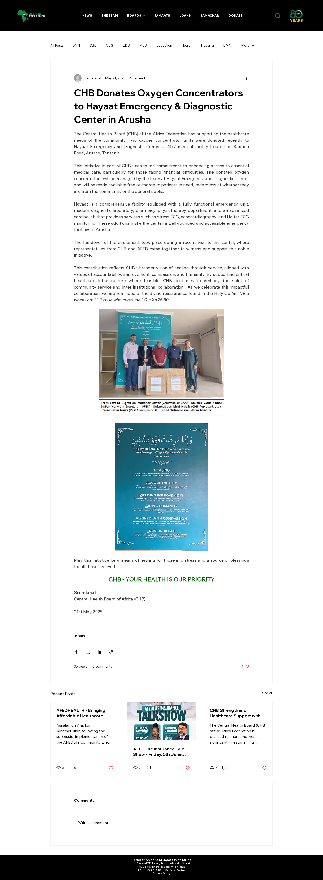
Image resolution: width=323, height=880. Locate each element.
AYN (76, 45)
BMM (227, 45)
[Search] (278, 16)
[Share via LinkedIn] (99, 652)
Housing (207, 45)
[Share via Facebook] (76, 652)
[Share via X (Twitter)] (88, 652)
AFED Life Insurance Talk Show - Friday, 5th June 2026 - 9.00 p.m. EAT (158, 751)
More (245, 45)
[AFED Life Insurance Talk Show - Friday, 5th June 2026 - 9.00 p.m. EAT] (161, 721)
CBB (92, 45)
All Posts (57, 45)
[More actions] (246, 78)
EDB (126, 45)
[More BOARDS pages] (144, 15)
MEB (143, 45)
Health (187, 45)
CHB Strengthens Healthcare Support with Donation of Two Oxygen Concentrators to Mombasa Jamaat (235, 713)
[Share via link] (111, 652)
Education (164, 45)
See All (267, 693)
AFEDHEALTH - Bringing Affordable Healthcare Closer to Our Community (82, 713)
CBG (109, 45)
